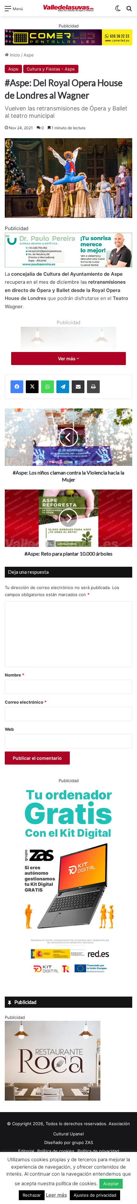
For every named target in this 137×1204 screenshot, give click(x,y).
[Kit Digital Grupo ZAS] (68, 973)
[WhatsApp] (47, 386)
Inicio (14, 54)
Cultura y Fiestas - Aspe (51, 68)
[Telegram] (62, 386)
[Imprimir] (93, 386)
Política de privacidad (98, 1151)
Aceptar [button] (111, 1183)
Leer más (56, 1195)
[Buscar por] (129, 11)
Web (9, 729)
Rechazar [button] (32, 1195)
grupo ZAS (82, 1142)
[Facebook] (17, 386)
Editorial (26, 1151)
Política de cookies (55, 1151)
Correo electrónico (26, 702)
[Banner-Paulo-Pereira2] (68, 266)
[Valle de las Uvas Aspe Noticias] (68, 8)
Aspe (29, 54)
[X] (32, 386)
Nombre (14, 674)
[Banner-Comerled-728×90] (68, 36)
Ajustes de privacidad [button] (95, 1195)
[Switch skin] (118, 11)
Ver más (67, 358)
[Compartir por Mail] (78, 386)
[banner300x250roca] (52, 1099)
